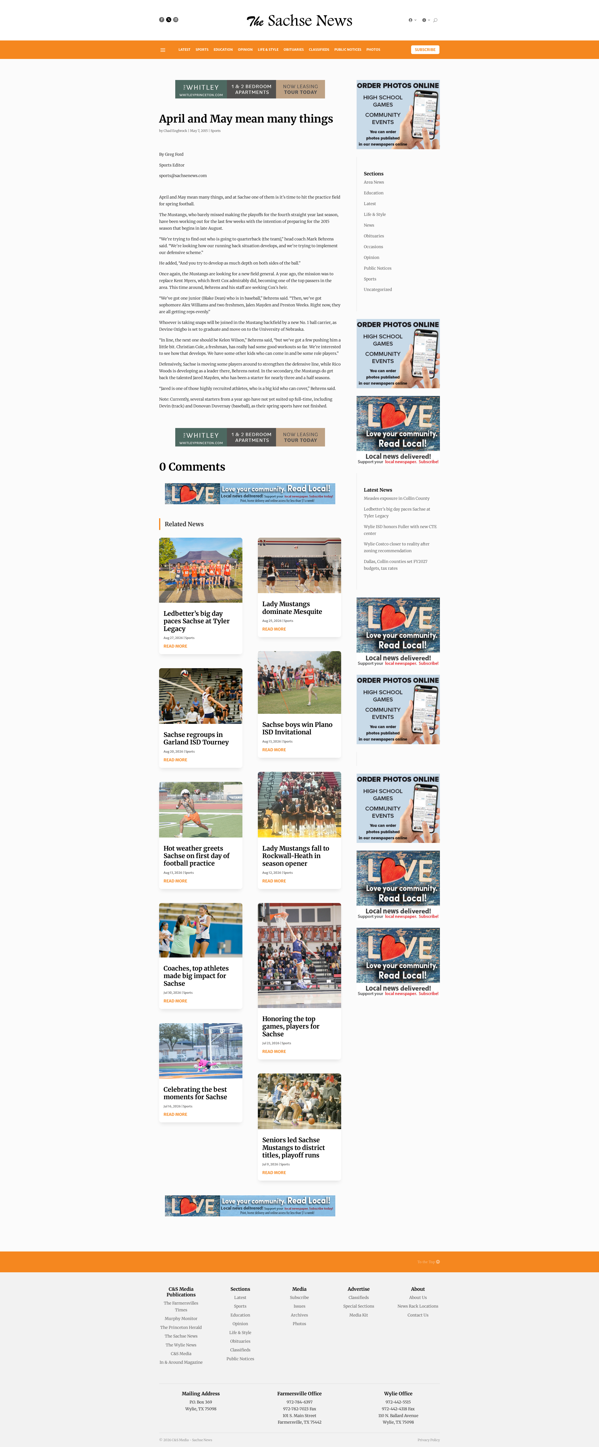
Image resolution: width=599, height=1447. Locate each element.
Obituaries (294, 50)
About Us (418, 1297)
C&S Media (181, 1353)
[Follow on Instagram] (175, 19)
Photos (373, 50)
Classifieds (319, 50)
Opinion (245, 50)
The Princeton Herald (181, 1327)
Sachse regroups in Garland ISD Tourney (196, 738)
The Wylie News (181, 1345)
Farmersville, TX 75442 (299, 1422)
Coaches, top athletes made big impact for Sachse (196, 975)
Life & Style (268, 50)
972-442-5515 (398, 1402)
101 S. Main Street (299, 1415)
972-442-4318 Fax (398, 1408)
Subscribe (425, 49)
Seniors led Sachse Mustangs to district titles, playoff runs (293, 1147)
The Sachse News (181, 1336)
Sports (202, 50)
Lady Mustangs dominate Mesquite (292, 607)
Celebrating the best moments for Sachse (195, 1093)
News (369, 225)
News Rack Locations (418, 1306)
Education (223, 50)
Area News (374, 182)
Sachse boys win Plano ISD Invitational (297, 728)
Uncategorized (378, 289)
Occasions (373, 246)
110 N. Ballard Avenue (398, 1415)
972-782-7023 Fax (299, 1408)
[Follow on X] (168, 19)
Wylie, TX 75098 (200, 1408)
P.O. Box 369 (201, 1402)
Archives (299, 1315)
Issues (299, 1306)
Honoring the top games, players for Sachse (291, 1026)
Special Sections (358, 1306)
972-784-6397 (300, 1402)
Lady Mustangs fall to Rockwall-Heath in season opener (295, 855)
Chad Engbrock (175, 131)
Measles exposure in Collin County (397, 498)
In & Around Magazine (181, 1362)
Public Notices (347, 50)
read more (175, 646)
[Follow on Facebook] (161, 19)
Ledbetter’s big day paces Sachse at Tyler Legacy (197, 621)
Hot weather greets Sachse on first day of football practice (197, 855)
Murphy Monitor (181, 1318)
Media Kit (358, 1315)
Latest (184, 50)
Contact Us (418, 1315)
